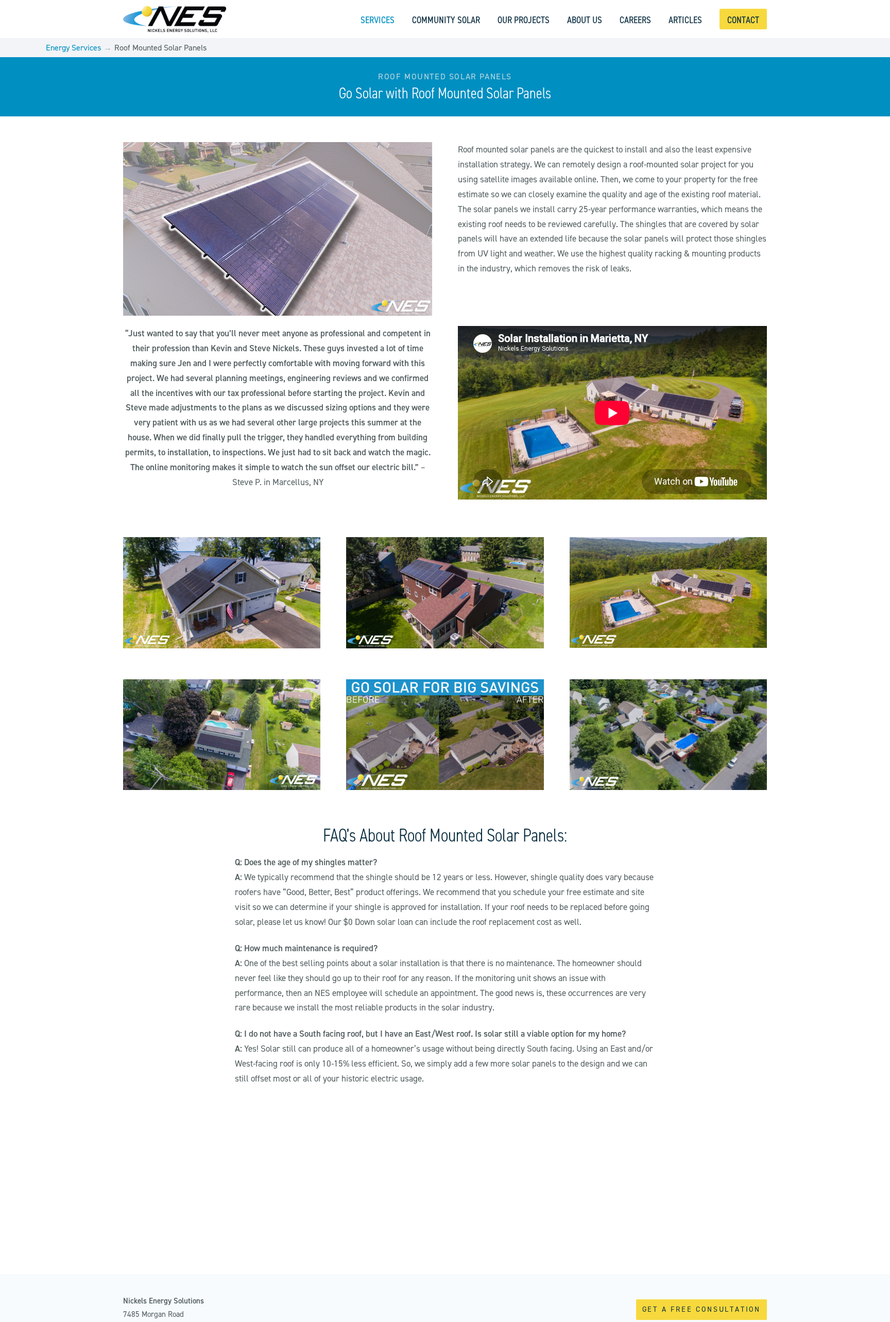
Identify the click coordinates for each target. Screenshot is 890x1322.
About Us (584, 19)
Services (378, 19)
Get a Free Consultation (701, 1309)
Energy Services (73, 47)
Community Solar (446, 19)
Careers (635, 19)
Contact (743, 19)
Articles (685, 19)
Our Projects (524, 19)
